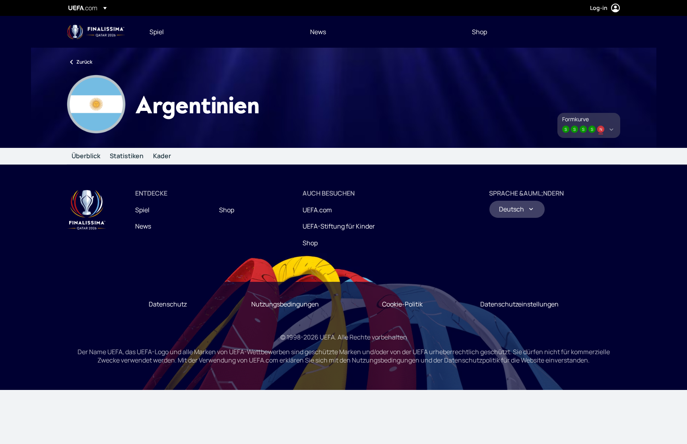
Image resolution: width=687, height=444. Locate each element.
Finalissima (96, 32)
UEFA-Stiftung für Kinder (339, 226)
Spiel (142, 210)
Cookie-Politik (402, 304)
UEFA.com (317, 210)
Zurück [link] (84, 61)
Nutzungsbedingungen (285, 304)
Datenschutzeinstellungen (519, 304)
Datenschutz (168, 304)
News (143, 226)
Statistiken (127, 156)
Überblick (86, 156)
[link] (156, 31)
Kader (162, 156)
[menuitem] (219, 31)
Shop (226, 210)
